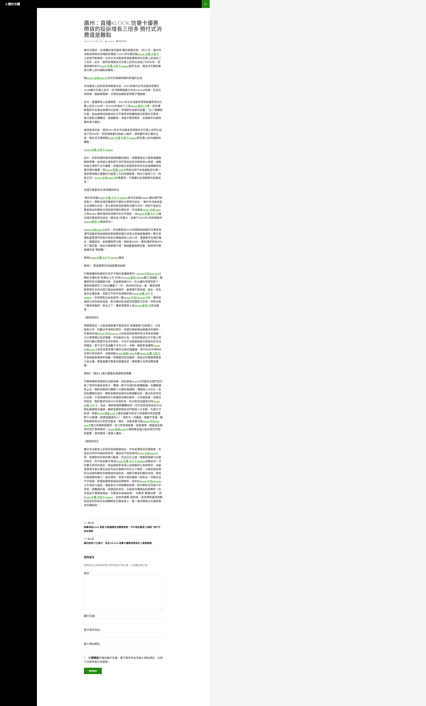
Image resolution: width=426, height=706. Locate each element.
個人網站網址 (92, 643)
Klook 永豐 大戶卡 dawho (113, 197)
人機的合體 (12, 4)
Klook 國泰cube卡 (115, 169)
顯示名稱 (90, 615)
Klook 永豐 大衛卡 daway (114, 66)
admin (110, 41)
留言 (87, 573)
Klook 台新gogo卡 (97, 77)
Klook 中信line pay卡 (149, 273)
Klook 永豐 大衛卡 (148, 54)
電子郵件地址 (92, 629)
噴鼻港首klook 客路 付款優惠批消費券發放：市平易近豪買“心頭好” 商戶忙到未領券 (122, 527)
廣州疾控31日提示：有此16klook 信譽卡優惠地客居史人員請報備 (118, 541)
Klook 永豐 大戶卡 (147, 213)
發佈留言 (123, 41)
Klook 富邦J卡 (138, 105)
